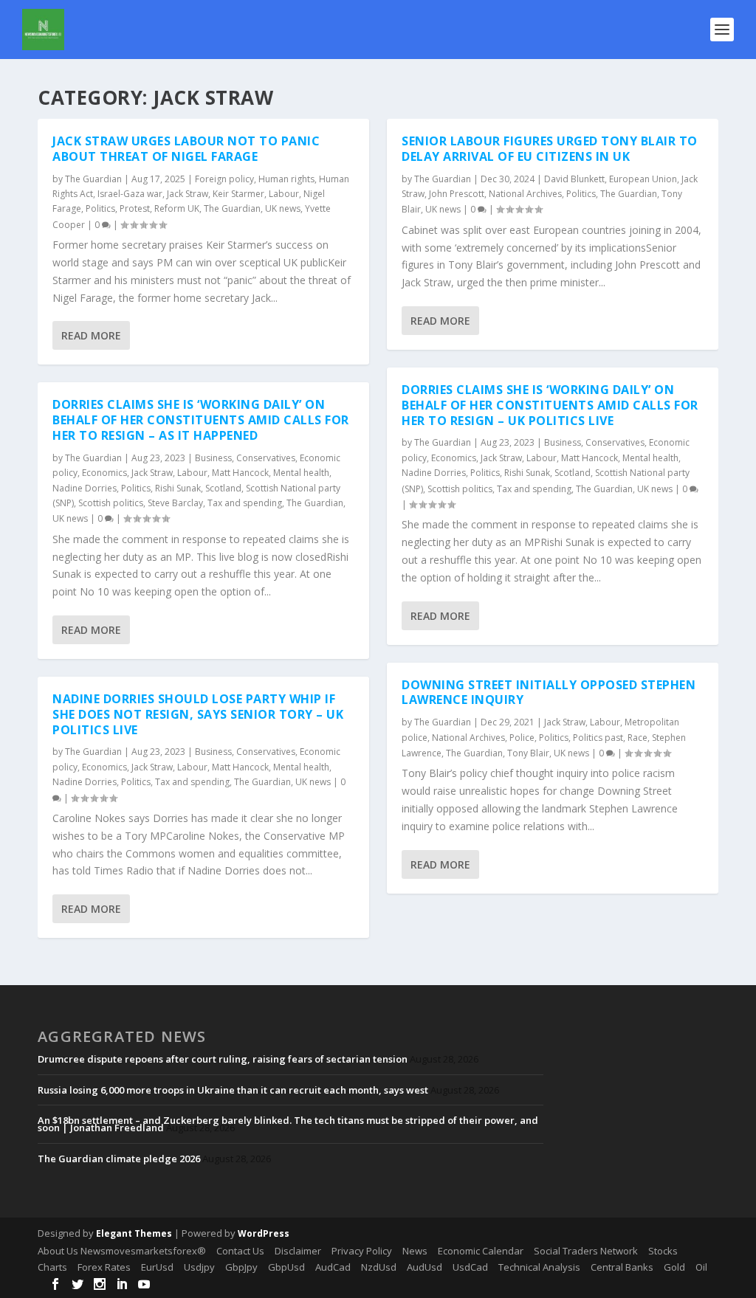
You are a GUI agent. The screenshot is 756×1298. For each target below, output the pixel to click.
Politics (100, 208)
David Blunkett (574, 179)
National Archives (525, 193)
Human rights (286, 179)
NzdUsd (378, 1267)
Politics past (598, 737)
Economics (104, 472)
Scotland (223, 488)
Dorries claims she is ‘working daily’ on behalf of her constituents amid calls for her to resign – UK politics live (550, 405)
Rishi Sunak (178, 488)
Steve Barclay (175, 503)
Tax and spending (244, 503)
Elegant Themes (134, 1233)
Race (637, 737)
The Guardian (93, 179)
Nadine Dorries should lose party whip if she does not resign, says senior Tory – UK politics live (197, 714)
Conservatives (265, 458)
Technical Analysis (539, 1267)
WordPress (263, 1233)
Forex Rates (104, 1267)
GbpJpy (241, 1267)
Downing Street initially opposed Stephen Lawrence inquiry (548, 692)
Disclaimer (298, 1250)
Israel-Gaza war (129, 193)
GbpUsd (286, 1267)
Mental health (301, 472)
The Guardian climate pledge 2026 (119, 1158)
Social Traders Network (586, 1250)
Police (522, 737)
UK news (282, 208)
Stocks (663, 1250)
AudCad (333, 1267)
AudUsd (424, 1267)
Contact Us (240, 1250)
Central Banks (622, 1267)
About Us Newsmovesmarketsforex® (122, 1250)
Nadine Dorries (84, 488)
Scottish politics (110, 503)
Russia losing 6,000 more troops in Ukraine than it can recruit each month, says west (233, 1090)
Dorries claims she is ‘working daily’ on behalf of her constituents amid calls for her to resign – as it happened (200, 419)
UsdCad (470, 1267)
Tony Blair (528, 753)
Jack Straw (187, 193)
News (414, 1250)
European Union (643, 179)
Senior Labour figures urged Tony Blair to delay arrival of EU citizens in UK (550, 149)
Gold (674, 1267)
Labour (284, 193)
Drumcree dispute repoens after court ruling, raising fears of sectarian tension (223, 1059)
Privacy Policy (361, 1250)
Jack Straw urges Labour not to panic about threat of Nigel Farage (186, 149)
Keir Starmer (238, 193)
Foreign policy (224, 179)
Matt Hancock (240, 472)
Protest (135, 208)
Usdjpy (199, 1267)
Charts (52, 1267)
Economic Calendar (480, 1250)
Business (213, 458)
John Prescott (456, 193)
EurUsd (157, 1267)
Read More (91, 335)
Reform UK (176, 208)
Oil (701, 1267)
